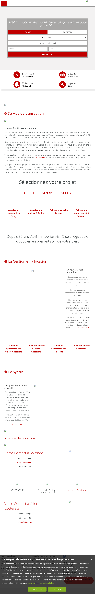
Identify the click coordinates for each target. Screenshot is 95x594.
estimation (40, 157)
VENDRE (47, 193)
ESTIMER (65, 193)
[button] (28, 32)
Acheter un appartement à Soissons (81, 213)
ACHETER (30, 193)
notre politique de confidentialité (41, 583)
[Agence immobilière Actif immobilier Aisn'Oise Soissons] (87, 1)
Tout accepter (37, 589)
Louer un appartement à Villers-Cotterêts (13, 348)
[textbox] (47, 43)
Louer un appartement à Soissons (58, 348)
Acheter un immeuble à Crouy (14, 213)
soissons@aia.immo (25, 462)
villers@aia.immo (25, 522)
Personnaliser (56, 589)
